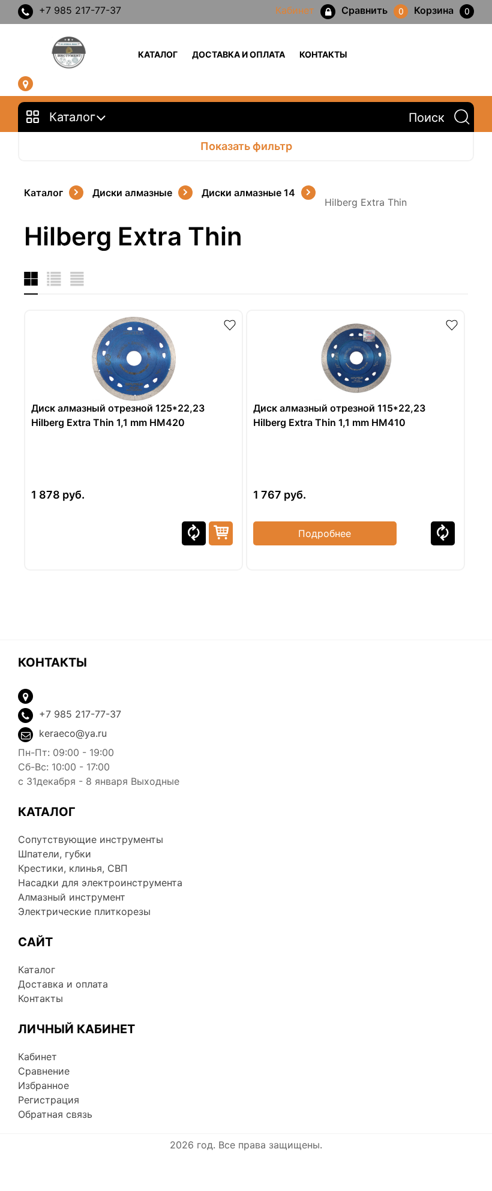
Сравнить (194, 533)
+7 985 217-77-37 (80, 10)
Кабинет (37, 1057)
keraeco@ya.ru (73, 733)
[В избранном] (230, 324)
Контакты (323, 54)
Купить (221, 533)
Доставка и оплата (238, 54)
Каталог (158, 54)
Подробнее (324, 533)
